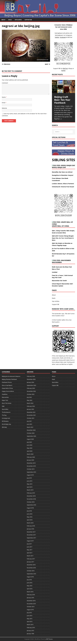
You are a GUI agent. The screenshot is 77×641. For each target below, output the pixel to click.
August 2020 (30, 439)
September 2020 (31, 436)
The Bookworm (6, 412)
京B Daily (4, 427)
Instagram (69, 35)
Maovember (57, 262)
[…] (61, 119)
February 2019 (31, 493)
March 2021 (30, 427)
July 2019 (29, 478)
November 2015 (31, 604)
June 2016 (29, 583)
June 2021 (29, 424)
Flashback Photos (7, 382)
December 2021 (31, 412)
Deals (10, 20)
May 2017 (29, 550)
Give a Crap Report (7, 385)
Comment (5, 83)
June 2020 (29, 445)
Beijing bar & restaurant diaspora (11, 376)
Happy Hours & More (8, 391)
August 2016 (30, 577)
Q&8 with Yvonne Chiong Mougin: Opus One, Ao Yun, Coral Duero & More (63, 238)
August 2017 (30, 541)
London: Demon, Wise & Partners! (63, 183)
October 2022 (30, 394)
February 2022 (31, 406)
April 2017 (29, 553)
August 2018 (30, 508)
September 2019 (31, 472)
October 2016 (30, 571)
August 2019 (30, 475)
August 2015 (30, 609)
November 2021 (31, 415)
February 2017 (31, 559)
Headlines (4, 394)
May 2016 (29, 586)
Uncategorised (6, 418)
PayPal (70, 364)
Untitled (54, 272)
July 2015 (29, 612)
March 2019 (30, 490)
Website (4, 108)
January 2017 (30, 562)
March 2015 (30, 624)
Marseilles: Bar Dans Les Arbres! (62, 172)
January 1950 (30, 633)
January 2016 (30, 597)
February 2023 (31, 388)
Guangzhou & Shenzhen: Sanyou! (62, 175)
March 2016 (30, 592)
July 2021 (29, 421)
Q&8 (3, 406)
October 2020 (30, 433)
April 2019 (29, 487)
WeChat (63, 364)
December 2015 (31, 600)
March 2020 (30, 454)
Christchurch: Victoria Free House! (63, 187)
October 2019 (30, 469)
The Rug (4, 415)
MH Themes (49, 639)
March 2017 (30, 556)
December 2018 (31, 496)
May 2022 (29, 400)
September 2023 (31, 385)
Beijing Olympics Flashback (9, 379)
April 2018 (29, 520)
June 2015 (29, 615)
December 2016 (31, 565)
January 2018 (30, 529)
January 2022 (30, 409)
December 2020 (31, 430)
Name (4, 97)
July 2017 (29, 544)
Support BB (28, 20)
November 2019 (31, 466)
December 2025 (31, 379)
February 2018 (31, 526)
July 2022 (29, 397)
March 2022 (30, 403)
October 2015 (30, 606)
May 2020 (29, 448)
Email (4, 102)
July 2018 (29, 511)
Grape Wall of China (60, 226)
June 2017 (29, 547)
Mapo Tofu (5, 400)
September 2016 (31, 574)
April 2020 (29, 451)
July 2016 (29, 580)
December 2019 (31, 463)
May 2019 (29, 484)
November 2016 (31, 568)
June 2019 (29, 481)
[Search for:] (63, 131)
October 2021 (30, 418)
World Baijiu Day (59, 167)
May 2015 (29, 618)
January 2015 (30, 630)
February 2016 (31, 594)
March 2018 (30, 523)
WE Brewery (5, 421)
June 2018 (29, 514)
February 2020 (31, 457)
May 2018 (29, 517)
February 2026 (31, 376)
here (71, 360)
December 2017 (31, 532)
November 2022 (31, 391)
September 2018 (31, 505)
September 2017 (31, 538)
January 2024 (30, 382)
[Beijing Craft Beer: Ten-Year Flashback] (63, 86)
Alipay (70, 68)
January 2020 (30, 460)
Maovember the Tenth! (59, 280)
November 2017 (31, 535)
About (3, 20)
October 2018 (30, 502)
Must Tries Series (6, 403)
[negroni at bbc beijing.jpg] (26, 61)
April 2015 (29, 621)
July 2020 (29, 442)
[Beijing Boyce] (38, 17)
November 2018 (31, 499)
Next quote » (56, 322)
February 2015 (31, 627)
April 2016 (29, 589)
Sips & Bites (18, 20)
